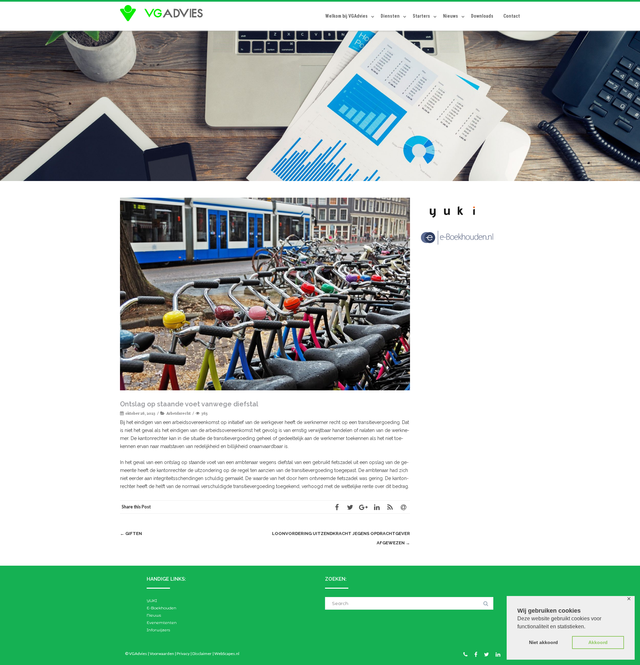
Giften (131, 533)
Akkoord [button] (598, 642)
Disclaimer (202, 653)
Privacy (183, 653)
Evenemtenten (162, 622)
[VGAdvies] (163, 13)
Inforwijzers (158, 629)
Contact (511, 16)
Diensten (390, 16)
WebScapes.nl (226, 653)
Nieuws (450, 16)
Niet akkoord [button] (543, 642)
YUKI (152, 600)
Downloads (482, 16)
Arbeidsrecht (178, 413)
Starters (421, 16)
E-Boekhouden (161, 607)
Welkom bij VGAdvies (346, 16)
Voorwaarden (162, 653)
